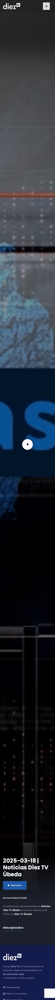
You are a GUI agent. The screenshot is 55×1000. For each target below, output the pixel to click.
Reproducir (16, 885)
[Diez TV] (11, 6)
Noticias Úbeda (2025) (15, 897)
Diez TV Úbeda (23, 914)
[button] (46, 6)
